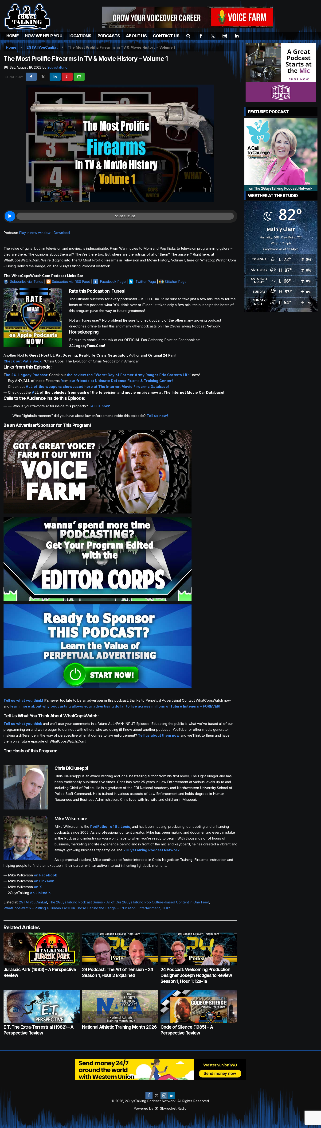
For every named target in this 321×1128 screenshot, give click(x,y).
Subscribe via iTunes (26, 281)
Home (12, 35)
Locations (79, 35)
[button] (188, 35)
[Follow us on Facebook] (149, 1095)
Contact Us (166, 35)
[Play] (10, 216)
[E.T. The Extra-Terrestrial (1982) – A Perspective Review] (42, 1006)
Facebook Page (113, 281)
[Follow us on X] (156, 1095)
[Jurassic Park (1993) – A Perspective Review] (42, 949)
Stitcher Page (176, 281)
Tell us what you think (23, 723)
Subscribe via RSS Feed (71, 281)
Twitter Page (145, 281)
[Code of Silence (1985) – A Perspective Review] (198, 1006)
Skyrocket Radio (173, 1108)
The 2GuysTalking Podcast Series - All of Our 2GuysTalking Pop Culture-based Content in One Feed (129, 902)
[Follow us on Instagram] (164, 1095)
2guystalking (57, 67)
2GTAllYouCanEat (33, 902)
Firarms (121, 380)
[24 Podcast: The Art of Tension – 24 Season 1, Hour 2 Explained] (120, 949)
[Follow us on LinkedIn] (171, 1095)
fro (63, 380)
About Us (136, 35)
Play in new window (35, 232)
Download (62, 232)
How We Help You (43, 35)
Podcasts (109, 35)
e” (129, 375)
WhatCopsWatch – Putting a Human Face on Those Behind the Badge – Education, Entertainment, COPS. (88, 908)
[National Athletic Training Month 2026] (120, 1006)
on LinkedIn (44, 881)
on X (38, 887)
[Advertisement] (187, 17)
